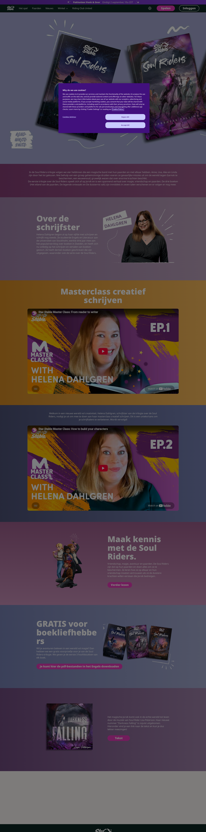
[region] (104, 108)
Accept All (125, 125)
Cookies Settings (69, 117)
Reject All (125, 117)
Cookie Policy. (118, 109)
